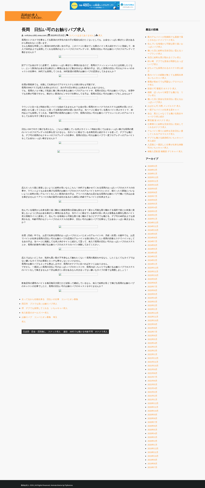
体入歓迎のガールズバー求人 (35, 312)
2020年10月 (153, 411)
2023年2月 (152, 305)
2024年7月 (152, 241)
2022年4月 (152, 343)
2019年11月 (153, 452)
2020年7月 (152, 422)
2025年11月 (153, 181)
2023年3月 (152, 301)
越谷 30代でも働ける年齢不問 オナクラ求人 (85, 331)
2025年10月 (153, 185)
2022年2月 (152, 350)
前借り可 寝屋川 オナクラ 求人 (162, 88)
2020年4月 (152, 433)
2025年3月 (152, 211)
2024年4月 (152, 252)
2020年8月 (152, 418)
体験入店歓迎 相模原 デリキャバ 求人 (165, 151)
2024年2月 (152, 260)
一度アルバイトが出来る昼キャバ (163, 110)
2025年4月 (152, 207)
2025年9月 (152, 188)
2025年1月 (152, 219)
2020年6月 (152, 426)
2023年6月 (152, 290)
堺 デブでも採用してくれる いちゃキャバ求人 (45, 308)
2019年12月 (153, 448)
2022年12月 (153, 313)
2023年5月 (152, 294)
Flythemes (69, 485)
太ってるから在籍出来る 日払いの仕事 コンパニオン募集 (50, 299)
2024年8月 (152, 237)
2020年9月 (152, 414)
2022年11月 (153, 316)
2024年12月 (153, 222)
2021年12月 (153, 358)
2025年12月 (153, 177)
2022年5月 (152, 339)
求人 (100, 35)
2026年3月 (152, 166)
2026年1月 (152, 173)
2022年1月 (152, 354)
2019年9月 (152, 460)
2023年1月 (152, 309)
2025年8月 (152, 192)
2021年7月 (152, 377)
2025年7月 (152, 196)
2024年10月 (153, 230)
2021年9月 (152, 369)
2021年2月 (152, 396)
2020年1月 (152, 445)
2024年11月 (153, 226)
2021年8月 (152, 373)
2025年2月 (152, 215)
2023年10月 (153, 275)
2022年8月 (152, 328)
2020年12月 (153, 403)
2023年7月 (152, 286)
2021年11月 (153, 362)
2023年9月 (152, 279)
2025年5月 (152, 204)
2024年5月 (152, 249)
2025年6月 (152, 200)
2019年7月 (152, 467)
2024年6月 (152, 245)
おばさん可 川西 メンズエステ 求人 (164, 106)
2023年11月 (153, 271)
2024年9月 (152, 234)
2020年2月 (152, 441)
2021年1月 (152, 399)
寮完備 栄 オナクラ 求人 (159, 120)
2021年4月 (152, 388)
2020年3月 (152, 437)
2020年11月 (153, 407)
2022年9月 (152, 324)
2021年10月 (153, 365)
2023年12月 (153, 268)
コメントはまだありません (81, 35)
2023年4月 (152, 298)
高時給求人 (29, 14)
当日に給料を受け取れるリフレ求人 (164, 57)
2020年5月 (152, 429)
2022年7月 (152, 332)
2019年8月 (152, 463)
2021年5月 (152, 384)
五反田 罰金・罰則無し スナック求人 (42, 331)
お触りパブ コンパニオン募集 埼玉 (39, 317)
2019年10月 (153, 456)
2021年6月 (152, 380)
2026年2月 (152, 170)
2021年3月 (152, 392)
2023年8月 (152, 283)
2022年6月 (152, 335)
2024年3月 (152, 256)
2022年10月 (153, 320)
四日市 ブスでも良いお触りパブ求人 (39, 304)
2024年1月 (152, 264)
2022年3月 (152, 347)
